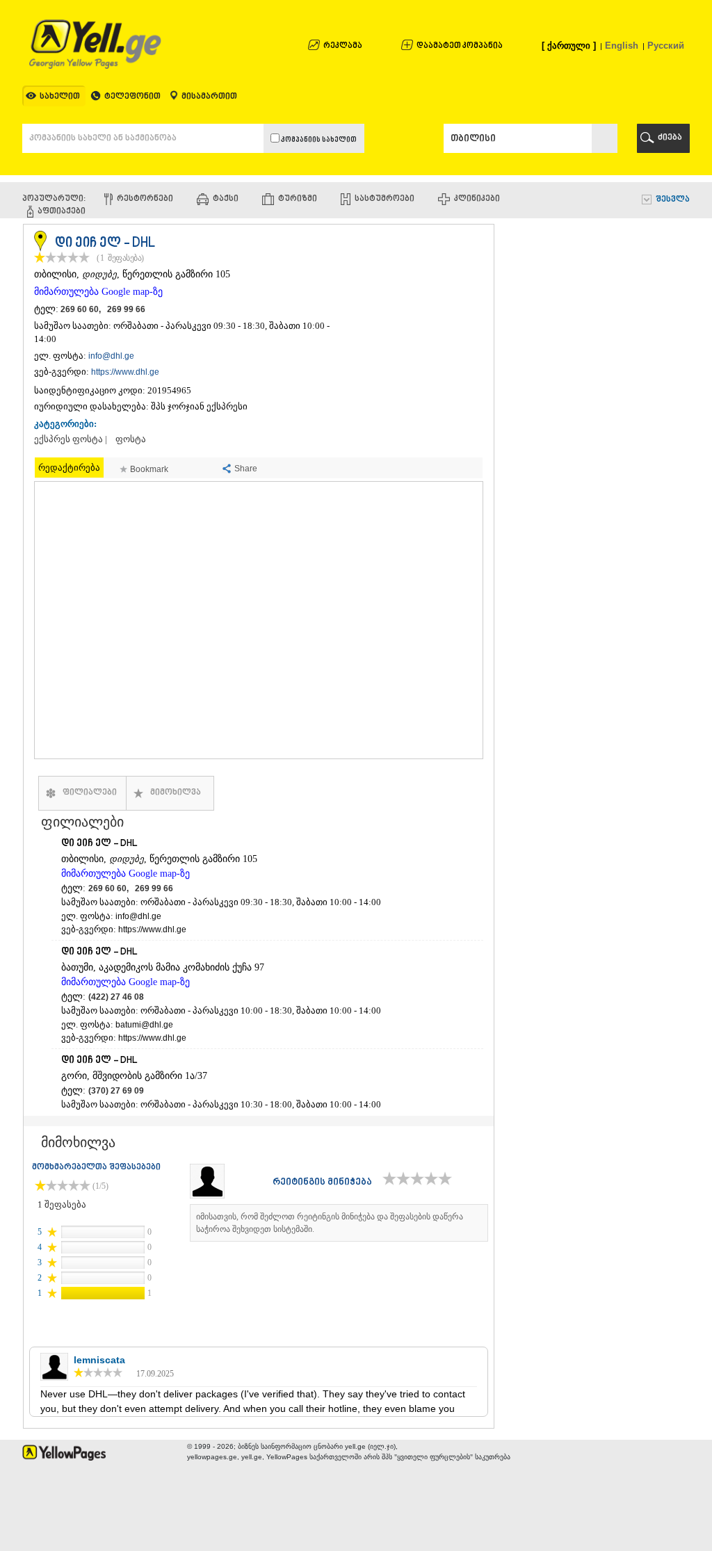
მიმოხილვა (175, 793)
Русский (665, 45)
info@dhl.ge (111, 356)
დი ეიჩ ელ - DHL (99, 844)
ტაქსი (225, 199)
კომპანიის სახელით (318, 140)
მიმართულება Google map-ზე (98, 291)
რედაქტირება (69, 467)
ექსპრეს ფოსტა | (70, 439)
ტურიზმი (297, 199)
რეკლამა (342, 46)
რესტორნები (145, 199)
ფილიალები (90, 793)
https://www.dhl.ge (125, 372)
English (621, 45)
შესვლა (673, 200)
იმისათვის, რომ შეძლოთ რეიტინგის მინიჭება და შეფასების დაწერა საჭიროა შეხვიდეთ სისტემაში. (329, 1223)
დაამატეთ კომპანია (459, 46)
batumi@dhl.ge (144, 1025)
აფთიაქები (62, 211)
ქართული (568, 45)
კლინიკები (477, 199)
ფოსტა (130, 439)
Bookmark (149, 469)
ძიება (670, 138)
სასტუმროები (384, 199)
